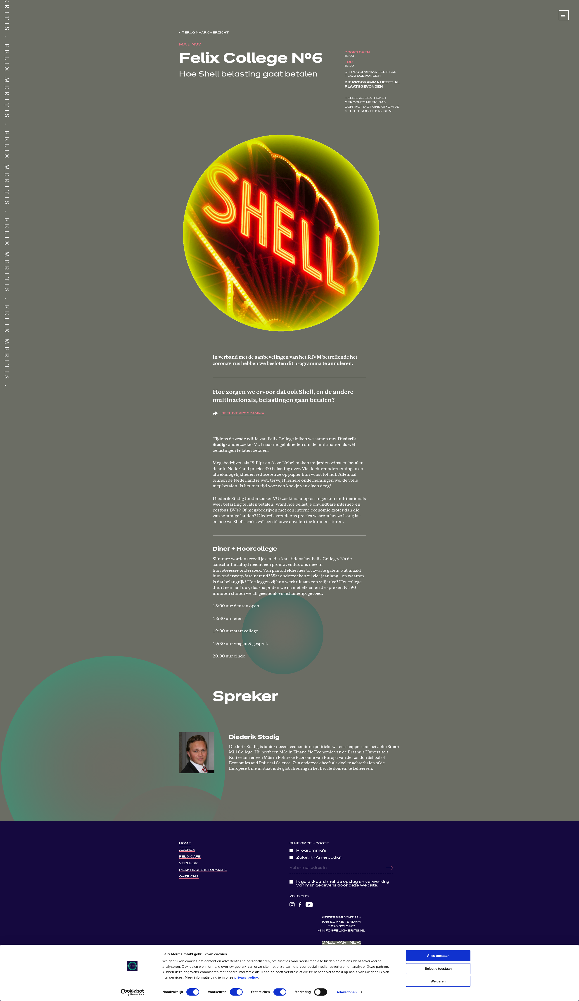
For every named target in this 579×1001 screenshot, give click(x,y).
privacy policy (246, 977)
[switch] (236, 992)
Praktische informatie (203, 870)
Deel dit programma (242, 413)
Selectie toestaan (438, 968)
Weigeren (438, 981)
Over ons (189, 876)
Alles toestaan (438, 956)
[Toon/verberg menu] (564, 15)
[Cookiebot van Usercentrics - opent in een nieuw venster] (132, 992)
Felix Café (190, 856)
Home (185, 843)
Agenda (187, 849)
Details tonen (345, 992)
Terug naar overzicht (205, 32)
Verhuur (188, 863)
